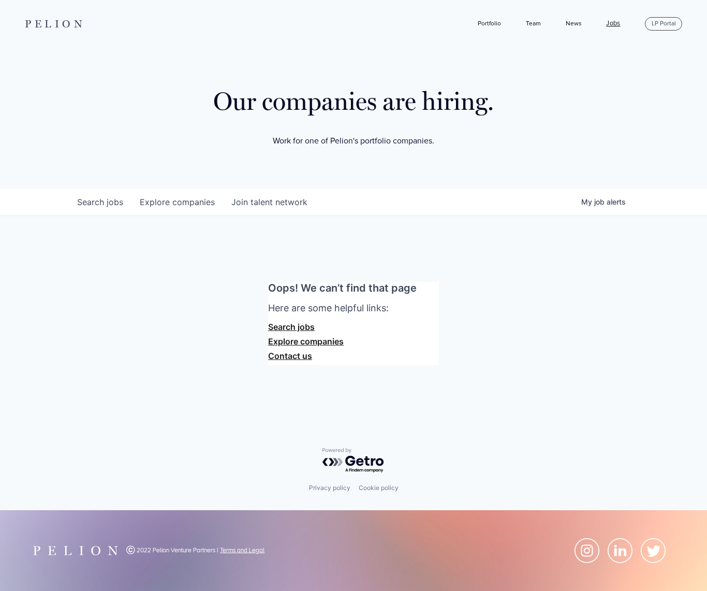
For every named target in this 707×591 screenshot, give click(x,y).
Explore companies (306, 341)
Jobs (613, 24)
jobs (100, 202)
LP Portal (664, 23)
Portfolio (489, 23)
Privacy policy (329, 488)
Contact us (290, 356)
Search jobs (291, 327)
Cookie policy (379, 488)
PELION (55, 24)
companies (177, 202)
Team (533, 23)
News (574, 23)
